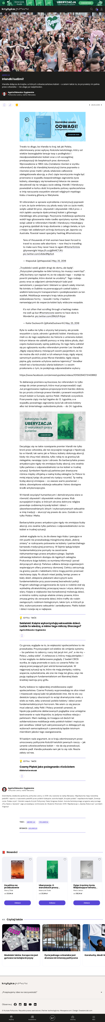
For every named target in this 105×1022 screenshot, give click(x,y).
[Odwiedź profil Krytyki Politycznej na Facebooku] (15, 1004)
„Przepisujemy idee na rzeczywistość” (19, 992)
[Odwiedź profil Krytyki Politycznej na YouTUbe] (30, 1004)
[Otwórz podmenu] (101, 992)
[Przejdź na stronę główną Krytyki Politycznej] (14, 983)
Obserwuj (72, 1019)
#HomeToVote (72, 247)
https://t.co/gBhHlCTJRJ (50, 250)
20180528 (32, 828)
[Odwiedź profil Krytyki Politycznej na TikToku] (25, 1004)
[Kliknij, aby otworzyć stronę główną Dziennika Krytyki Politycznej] (52, 1018)
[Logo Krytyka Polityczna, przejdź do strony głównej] (15, 9)
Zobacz (18, 903)
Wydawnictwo (32, 1019)
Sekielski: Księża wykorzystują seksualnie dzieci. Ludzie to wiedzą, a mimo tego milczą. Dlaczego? (50, 625)
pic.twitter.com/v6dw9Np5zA (38, 254)
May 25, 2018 (59, 260)
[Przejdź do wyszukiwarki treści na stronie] (91, 9)
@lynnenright (30, 250)
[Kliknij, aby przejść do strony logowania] (101, 9)
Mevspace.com (66, 1010)
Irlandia (43, 822)
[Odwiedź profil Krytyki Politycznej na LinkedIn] (35, 1004)
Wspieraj (11, 1019)
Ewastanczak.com (85, 1010)
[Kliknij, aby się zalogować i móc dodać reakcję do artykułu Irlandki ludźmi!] (17, 105)
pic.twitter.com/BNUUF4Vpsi (50, 316)
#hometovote (46, 312)
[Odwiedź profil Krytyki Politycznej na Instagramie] (20, 1004)
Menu (93, 1019)
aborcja (31, 822)
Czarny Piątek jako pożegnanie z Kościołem (47, 766)
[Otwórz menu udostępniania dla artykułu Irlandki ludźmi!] (10, 105)
